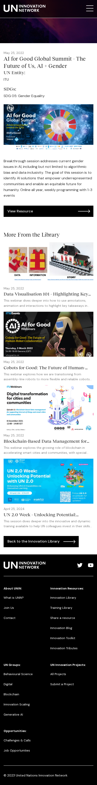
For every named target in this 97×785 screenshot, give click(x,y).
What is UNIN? (14, 598)
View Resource (20, 211)
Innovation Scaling (17, 704)
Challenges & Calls (17, 740)
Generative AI (13, 714)
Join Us (9, 608)
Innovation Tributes (64, 648)
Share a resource (62, 618)
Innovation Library (63, 598)
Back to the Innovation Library (33, 541)
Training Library (61, 608)
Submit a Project (62, 684)
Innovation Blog (61, 628)
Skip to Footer (7, 4)
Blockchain (11, 694)
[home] (24, 8)
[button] (90, 8)
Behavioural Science (18, 674)
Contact (9, 618)
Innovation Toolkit (62, 638)
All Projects (58, 674)
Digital (8, 684)
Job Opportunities (17, 750)
